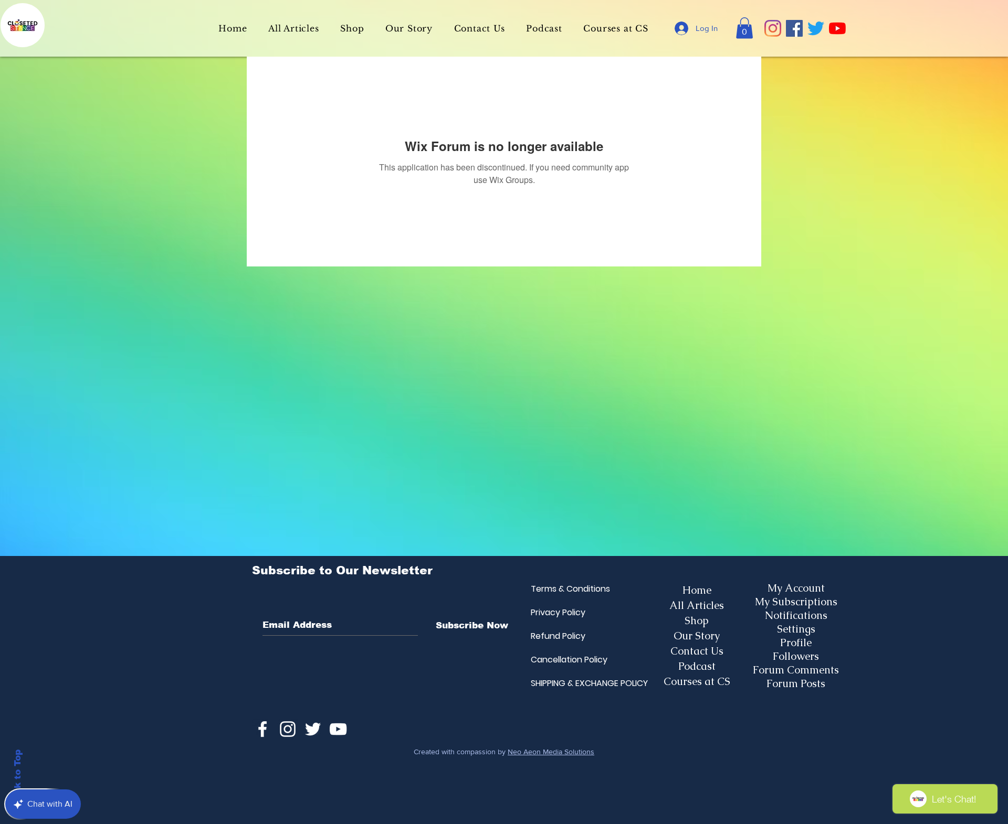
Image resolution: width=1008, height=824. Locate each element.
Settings (796, 629)
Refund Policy (556, 636)
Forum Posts (795, 683)
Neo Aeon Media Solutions (551, 751)
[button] (744, 28)
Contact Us (696, 651)
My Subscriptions (796, 601)
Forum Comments (796, 670)
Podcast (697, 666)
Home (696, 590)
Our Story (697, 636)
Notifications (796, 615)
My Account (796, 588)
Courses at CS (697, 681)
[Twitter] (815, 28)
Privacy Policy (556, 612)
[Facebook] (794, 28)
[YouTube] (837, 28)
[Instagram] (772, 28)
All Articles (696, 605)
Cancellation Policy (556, 660)
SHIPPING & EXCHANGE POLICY (556, 683)
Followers (796, 656)
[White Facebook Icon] (262, 729)
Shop (697, 620)
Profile (796, 642)
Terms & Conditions (556, 589)
